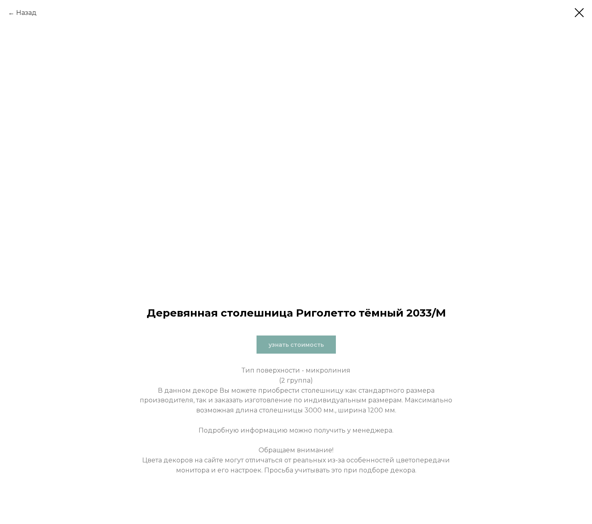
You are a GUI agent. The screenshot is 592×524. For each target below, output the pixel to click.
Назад (26, 13)
